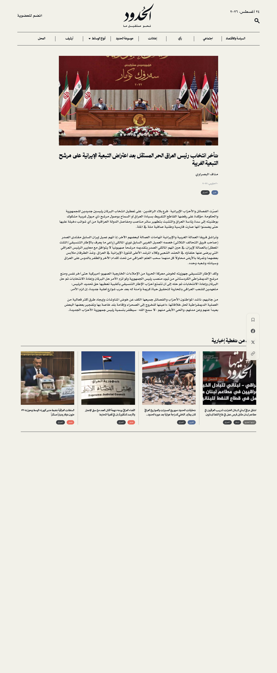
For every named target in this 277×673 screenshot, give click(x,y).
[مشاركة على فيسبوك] (253, 331)
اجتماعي (208, 38)
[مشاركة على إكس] (253, 342)
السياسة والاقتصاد (235, 38)
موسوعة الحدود (124, 38)
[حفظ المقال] (253, 320)
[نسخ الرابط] (253, 353)
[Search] (257, 20)
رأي (180, 38)
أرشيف (69, 38)
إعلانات (152, 38)
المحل (41, 38)
